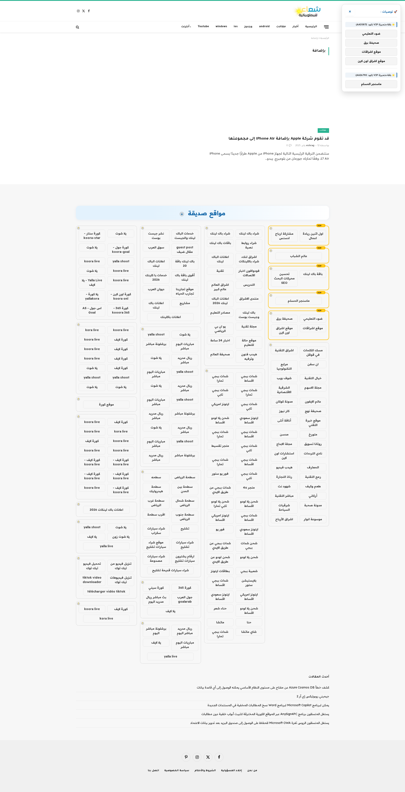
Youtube (203, 26)
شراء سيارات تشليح (185, 544)
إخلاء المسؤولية (231, 770)
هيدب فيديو (284, 467)
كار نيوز (284, 411)
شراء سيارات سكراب (156, 531)
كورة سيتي (156, 588)
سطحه (156, 477)
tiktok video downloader (91, 580)
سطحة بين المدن (185, 489)
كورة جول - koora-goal (121, 249)
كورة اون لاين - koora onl (121, 296)
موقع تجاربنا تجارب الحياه (185, 291)
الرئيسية (311, 26)
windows (221, 26)
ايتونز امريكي (220, 404)
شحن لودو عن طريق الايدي (220, 559)
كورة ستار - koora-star (92, 236)
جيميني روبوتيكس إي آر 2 (313, 696)
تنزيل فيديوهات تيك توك (121, 580)
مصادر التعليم (220, 312)
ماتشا (220, 622)
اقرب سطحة (156, 514)
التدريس (249, 285)
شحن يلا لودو (249, 557)
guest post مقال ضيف (184, 249)
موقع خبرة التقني (313, 423)
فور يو (220, 529)
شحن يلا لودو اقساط (220, 420)
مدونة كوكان (284, 401)
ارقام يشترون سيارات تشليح (185, 558)
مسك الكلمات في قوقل (313, 352)
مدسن (284, 434)
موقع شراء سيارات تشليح (156, 544)
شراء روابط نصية (248, 245)
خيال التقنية (312, 378)
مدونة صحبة (313, 505)
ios (236, 26)
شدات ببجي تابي (220, 392)
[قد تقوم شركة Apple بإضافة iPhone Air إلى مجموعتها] (267, 98)
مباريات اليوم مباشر (185, 346)
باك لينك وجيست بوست (249, 315)
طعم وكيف (313, 486)
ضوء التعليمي (313, 319)
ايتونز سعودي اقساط (249, 420)
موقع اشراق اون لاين (284, 330)
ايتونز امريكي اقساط (220, 517)
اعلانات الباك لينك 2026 (220, 301)
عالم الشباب (298, 256)
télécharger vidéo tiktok (106, 591)
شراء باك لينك (249, 233)
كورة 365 (184, 588)
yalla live (170, 656)
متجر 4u (249, 487)
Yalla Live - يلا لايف (92, 282)
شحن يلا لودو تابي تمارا (220, 504)
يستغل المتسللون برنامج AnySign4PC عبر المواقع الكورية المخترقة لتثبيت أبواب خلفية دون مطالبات (265, 714)
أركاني (313, 496)
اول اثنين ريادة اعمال (313, 236)
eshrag (310, 145)
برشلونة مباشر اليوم (156, 631)
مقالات (281, 26)
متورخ (313, 434)
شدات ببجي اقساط (249, 378)
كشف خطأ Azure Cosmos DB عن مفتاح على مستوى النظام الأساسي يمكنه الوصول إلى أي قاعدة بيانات (263, 687)
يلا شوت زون (121, 537)
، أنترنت (186, 26)
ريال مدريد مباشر (185, 360)
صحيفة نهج (313, 411)
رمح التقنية (313, 477)
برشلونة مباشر (156, 344)
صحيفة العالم (220, 354)
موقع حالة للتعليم (249, 342)
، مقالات (323, 130)
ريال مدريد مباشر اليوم (185, 631)
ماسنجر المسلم (299, 301)
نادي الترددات (313, 453)
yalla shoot (156, 334)
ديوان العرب (156, 289)
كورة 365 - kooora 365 (121, 310)
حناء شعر (220, 608)
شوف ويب (284, 378)
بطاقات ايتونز (220, 571)
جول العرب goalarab (184, 599)
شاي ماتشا (248, 632)
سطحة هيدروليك (156, 489)
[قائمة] (326, 27)
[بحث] (78, 27)
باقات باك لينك (220, 243)
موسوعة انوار (313, 519)
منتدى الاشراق (249, 298)
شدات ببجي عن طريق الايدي (220, 490)
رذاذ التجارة (284, 477)
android (264, 26)
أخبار (295, 26)
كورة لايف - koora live (121, 462)
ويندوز (248, 26)
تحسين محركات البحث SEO (284, 278)
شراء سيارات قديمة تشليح (170, 570)
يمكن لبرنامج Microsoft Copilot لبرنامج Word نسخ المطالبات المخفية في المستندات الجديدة (268, 705)
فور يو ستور (220, 473)
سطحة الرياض (184, 477)
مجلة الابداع (284, 444)
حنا (249, 622)
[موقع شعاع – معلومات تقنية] (307, 11)
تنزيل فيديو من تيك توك (120, 566)
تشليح (185, 528)
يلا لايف (170, 611)
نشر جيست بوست (156, 236)
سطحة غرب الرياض (156, 503)
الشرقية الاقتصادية (284, 390)
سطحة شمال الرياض (185, 503)
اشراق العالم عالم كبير (220, 287)
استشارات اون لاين (284, 455)
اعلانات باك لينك (156, 305)
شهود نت (284, 486)
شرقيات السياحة (284, 507)
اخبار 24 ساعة (220, 340)
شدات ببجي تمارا (220, 378)
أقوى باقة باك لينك (185, 277)
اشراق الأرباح (284, 519)
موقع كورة (106, 404)
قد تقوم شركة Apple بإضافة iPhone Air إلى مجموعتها (278, 139)
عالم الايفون (313, 401)
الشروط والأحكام (205, 770)
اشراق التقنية (284, 350)
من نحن (252, 770)
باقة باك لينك (313, 274)
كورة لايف (121, 339)
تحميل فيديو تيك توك (92, 566)
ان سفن (313, 364)
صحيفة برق (284, 319)
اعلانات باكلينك (170, 317)
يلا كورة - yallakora (92, 296)
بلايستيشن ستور (249, 583)
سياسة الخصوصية (176, 770)
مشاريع (185, 303)
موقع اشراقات (313, 328)
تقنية (220, 271)
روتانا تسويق (313, 444)
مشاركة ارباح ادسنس (284, 236)
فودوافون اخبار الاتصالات (248, 273)
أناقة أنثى (284, 420)
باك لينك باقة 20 (184, 263)
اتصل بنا (153, 770)
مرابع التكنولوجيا (284, 366)
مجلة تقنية (249, 326)
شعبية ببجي (249, 571)
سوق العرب (156, 247)
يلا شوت (184, 334)
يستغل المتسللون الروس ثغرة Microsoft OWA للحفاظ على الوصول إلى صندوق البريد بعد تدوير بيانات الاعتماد (259, 723)
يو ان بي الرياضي (220, 329)
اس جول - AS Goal (91, 310)
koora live (92, 261)
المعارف (313, 467)
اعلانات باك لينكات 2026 (106, 510)
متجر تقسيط (220, 446)
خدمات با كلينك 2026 (156, 277)
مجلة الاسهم (312, 387)
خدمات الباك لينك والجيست (184, 236)
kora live (92, 330)
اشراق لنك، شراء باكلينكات (249, 259)
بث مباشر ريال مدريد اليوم (156, 599)
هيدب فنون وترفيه (249, 356)
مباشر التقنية (284, 496)
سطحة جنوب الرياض (185, 517)
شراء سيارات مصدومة (156, 558)
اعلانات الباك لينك (220, 259)
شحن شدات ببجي (249, 545)
